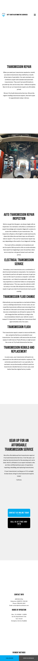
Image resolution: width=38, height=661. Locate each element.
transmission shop (16, 75)
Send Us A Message (28, 658)
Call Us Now (9, 658)
